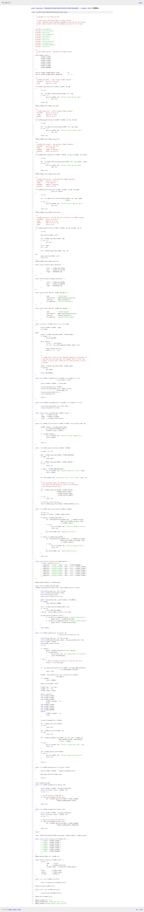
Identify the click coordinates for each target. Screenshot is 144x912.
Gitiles (10, 909)
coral (33, 8)
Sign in (140, 2)
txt (137, 909)
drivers (83, 8)
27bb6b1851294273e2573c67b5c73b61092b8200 (61, 8)
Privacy (14, 909)
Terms (19, 909)
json (141, 909)
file (65, 12)
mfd (89, 8)
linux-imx (39, 8)
